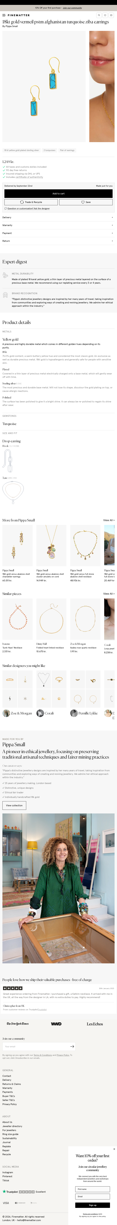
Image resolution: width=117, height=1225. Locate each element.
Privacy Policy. (63, 1055)
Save (88, 202)
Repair (5, 1150)
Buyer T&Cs (8, 1096)
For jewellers (9, 1130)
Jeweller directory (12, 1126)
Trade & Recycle (33, 202)
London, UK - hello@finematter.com (21, 1220)
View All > (109, 520)
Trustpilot (42, 1010)
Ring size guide (10, 1134)
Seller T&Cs (8, 1100)
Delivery (6, 1080)
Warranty (7, 1088)
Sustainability (9, 1138)
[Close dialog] (114, 1149)
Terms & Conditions (43, 1055)
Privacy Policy (9, 1104)
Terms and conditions (90, 1214)
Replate (6, 1146)
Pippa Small (12, 26)
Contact (6, 1076)
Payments (7, 1092)
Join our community (72, 8)
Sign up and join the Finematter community (58, 2)
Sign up (92, 1205)
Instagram (7, 1172)
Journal (6, 1142)
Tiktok (5, 1180)
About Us (7, 1122)
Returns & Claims (11, 1084)
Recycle (6, 1154)
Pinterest (7, 1176)
